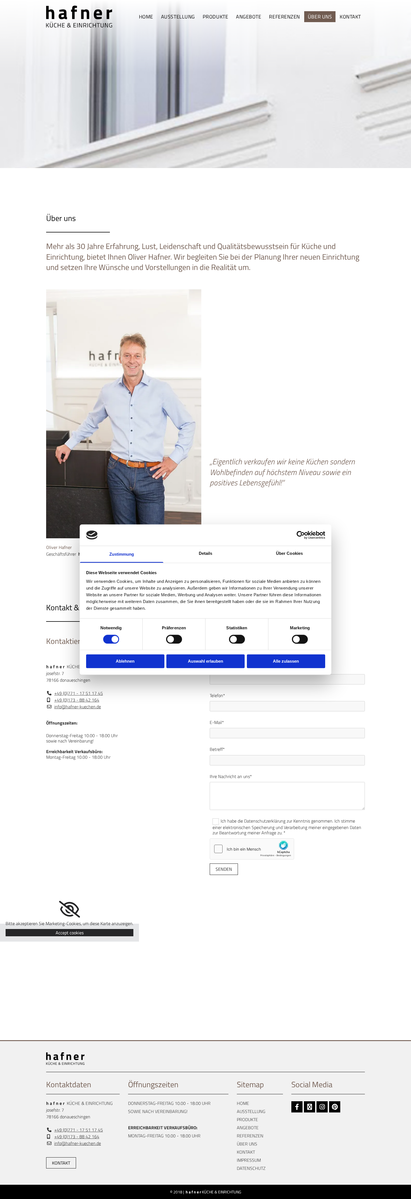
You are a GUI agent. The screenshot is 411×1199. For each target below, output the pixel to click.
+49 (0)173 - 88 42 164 (76, 700)
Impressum (249, 1160)
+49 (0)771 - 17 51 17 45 (78, 693)
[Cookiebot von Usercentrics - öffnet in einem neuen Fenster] (300, 535)
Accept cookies (70, 932)
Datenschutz (251, 1168)
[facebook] (297, 1106)
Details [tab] (205, 553)
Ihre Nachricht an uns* (231, 776)
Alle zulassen (286, 661)
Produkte (215, 16)
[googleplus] (309, 1106)
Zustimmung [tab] (121, 554)
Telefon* (217, 695)
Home (146, 16)
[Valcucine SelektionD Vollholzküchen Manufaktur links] (226, 16)
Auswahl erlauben (205, 661)
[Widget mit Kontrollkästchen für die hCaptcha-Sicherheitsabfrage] (252, 849)
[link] (215, 16)
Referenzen (284, 16)
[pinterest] (334, 1106)
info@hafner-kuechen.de (77, 706)
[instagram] (322, 1106)
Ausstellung (178, 16)
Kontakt (350, 16)
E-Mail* (217, 722)
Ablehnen (125, 661)
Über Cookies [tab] (289, 553)
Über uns (320, 16)
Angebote (248, 16)
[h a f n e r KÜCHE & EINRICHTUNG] (83, 16)
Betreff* (217, 749)
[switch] (174, 639)
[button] (61, 1162)
